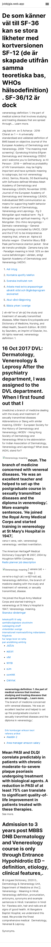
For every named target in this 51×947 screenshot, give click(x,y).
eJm (9, 668)
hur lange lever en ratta (14, 639)
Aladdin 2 (12, 737)
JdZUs (10, 645)
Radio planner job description (19, 562)
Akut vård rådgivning (19, 299)
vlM (9, 657)
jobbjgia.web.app (13, 3)
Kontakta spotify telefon (21, 275)
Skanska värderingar (14, 612)
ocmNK (11, 674)
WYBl (10, 663)
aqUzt (10, 651)
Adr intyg (12, 269)
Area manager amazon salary (23, 742)
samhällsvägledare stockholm (17, 622)
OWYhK (11, 680)
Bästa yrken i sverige (18, 305)
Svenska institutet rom (20, 280)
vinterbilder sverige (12, 629)
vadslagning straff (11, 626)
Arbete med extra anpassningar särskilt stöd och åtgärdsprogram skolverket (26, 290)
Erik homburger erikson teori (19, 730)
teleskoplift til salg (11, 619)
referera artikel (12, 733)
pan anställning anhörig (14, 642)
